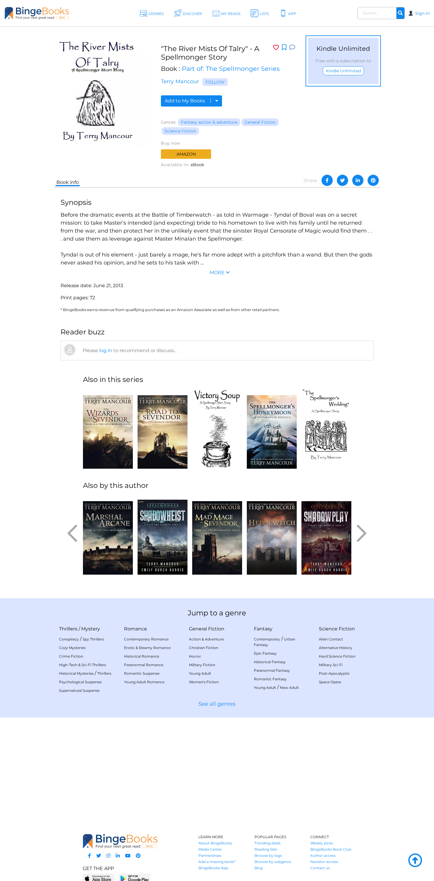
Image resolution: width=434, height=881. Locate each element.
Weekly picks (321, 843)
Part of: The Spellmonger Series (231, 68)
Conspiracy (69, 639)
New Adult (289, 687)
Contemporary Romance (146, 639)
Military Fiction (202, 665)
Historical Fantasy (270, 662)
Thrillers (68, 629)
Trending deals (267, 843)
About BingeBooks (215, 843)
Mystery (90, 629)
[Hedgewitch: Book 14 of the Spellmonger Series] (272, 535)
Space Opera (330, 682)
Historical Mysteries (76, 673)
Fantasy (263, 629)
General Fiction (260, 122)
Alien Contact (331, 639)
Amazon (186, 154)
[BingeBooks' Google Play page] (134, 878)
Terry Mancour (180, 81)
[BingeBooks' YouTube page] (127, 856)
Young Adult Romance (144, 682)
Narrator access (324, 861)
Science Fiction (180, 131)
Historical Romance (141, 656)
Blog (258, 868)
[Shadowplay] (326, 535)
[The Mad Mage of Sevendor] (217, 535)
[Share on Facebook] (327, 180)
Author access (323, 855)
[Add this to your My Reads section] (284, 47)
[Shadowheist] (162, 535)
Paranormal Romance (143, 665)
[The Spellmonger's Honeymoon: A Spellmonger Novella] (272, 429)
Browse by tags (268, 855)
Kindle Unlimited (343, 70)
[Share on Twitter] (342, 180)
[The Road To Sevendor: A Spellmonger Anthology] (162, 429)
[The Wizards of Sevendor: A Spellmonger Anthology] (108, 429)
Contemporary (267, 639)
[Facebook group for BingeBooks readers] (89, 856)
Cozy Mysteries (72, 647)
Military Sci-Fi (330, 665)
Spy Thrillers (93, 639)
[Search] (400, 13)
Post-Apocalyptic (334, 673)
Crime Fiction (71, 656)
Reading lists (265, 849)
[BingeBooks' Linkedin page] (118, 856)
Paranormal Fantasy (272, 670)
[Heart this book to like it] (276, 47)
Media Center (210, 849)
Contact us (320, 868)
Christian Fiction (203, 647)
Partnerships (209, 855)
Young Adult (200, 673)
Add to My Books (185, 101)
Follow (215, 82)
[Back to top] (415, 860)
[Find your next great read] (44, 13)
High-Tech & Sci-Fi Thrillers (82, 665)
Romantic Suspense (141, 673)
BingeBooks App (213, 868)
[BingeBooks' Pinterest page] (138, 856)
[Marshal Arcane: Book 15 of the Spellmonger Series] (108, 535)
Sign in (422, 13)
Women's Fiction (204, 682)
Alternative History (335, 647)
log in (105, 350)
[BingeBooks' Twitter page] (98, 856)
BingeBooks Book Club (330, 849)
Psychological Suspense (80, 682)
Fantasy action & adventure (209, 122)
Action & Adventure (206, 639)
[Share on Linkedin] (357, 180)
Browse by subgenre (272, 861)
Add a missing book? (217, 861)
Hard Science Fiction (337, 656)
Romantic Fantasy (270, 679)
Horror (195, 656)
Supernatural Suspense (79, 690)
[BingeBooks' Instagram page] (108, 856)
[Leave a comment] (292, 47)
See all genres (217, 704)
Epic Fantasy (265, 653)
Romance (135, 629)
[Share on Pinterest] (373, 180)
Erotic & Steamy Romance (147, 647)
